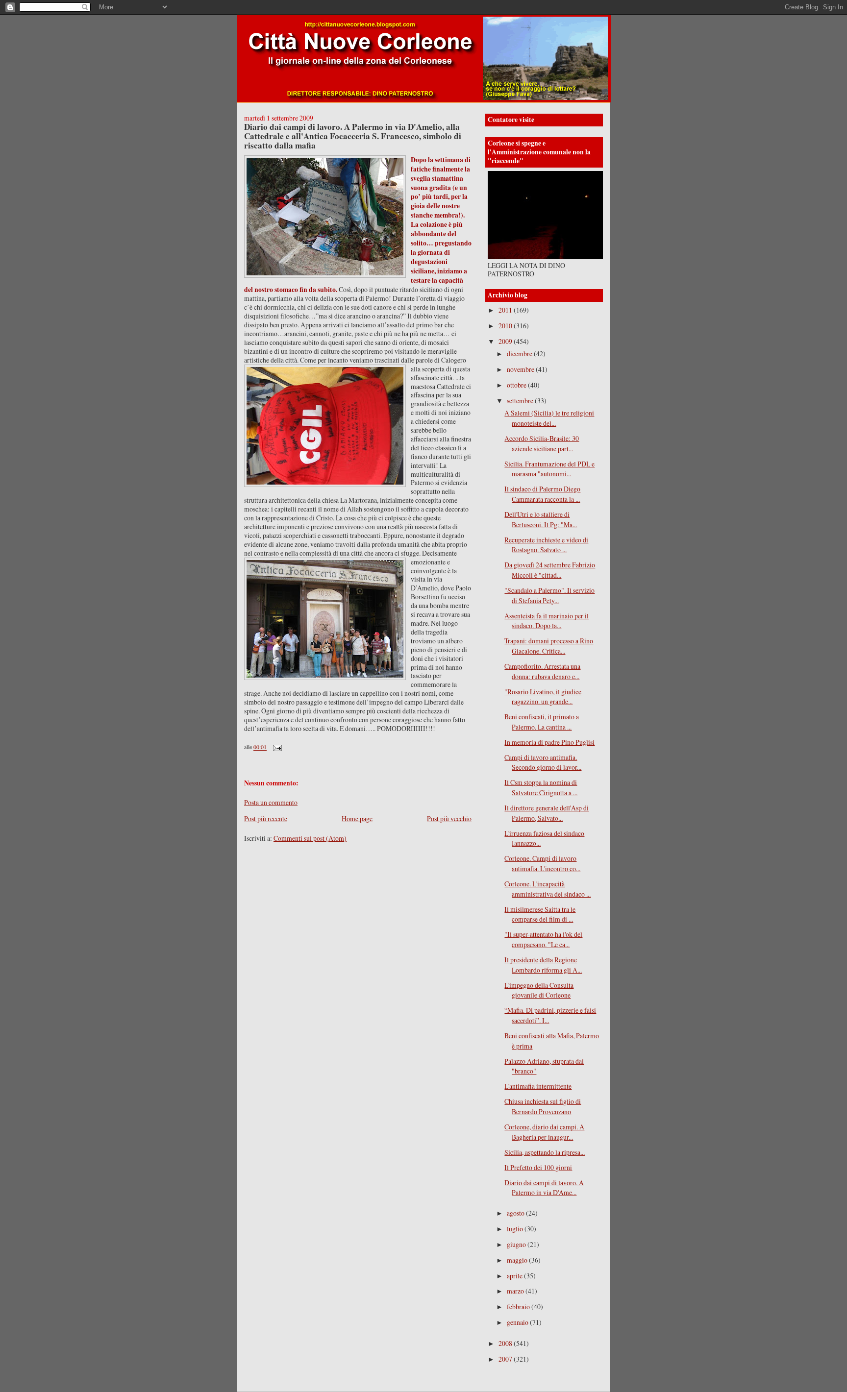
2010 (506, 325)
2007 (506, 1359)
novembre (521, 369)
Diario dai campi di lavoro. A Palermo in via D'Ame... (544, 1187)
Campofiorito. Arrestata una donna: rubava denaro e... (542, 671)
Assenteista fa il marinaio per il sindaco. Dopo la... (546, 621)
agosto (516, 1213)
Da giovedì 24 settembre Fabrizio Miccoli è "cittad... (549, 570)
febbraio (519, 1306)
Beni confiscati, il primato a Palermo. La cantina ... (541, 722)
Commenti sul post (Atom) (310, 838)
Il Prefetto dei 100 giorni (538, 1167)
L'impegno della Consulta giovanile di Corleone (538, 990)
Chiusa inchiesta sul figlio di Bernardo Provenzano (542, 1106)
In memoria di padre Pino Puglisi (549, 742)
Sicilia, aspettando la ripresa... (544, 1152)
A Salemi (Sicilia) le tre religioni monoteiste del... (549, 418)
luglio (515, 1228)
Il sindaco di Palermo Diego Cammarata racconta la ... (542, 494)
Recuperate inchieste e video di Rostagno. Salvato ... (546, 545)
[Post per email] (276, 747)
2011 (506, 310)
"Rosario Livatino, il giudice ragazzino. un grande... (542, 697)
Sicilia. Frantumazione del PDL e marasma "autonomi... (549, 469)
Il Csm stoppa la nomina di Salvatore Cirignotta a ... (540, 787)
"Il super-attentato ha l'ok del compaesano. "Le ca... (543, 939)
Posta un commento (271, 802)
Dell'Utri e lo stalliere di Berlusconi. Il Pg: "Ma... (540, 519)
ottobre (517, 385)
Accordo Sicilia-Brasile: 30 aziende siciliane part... (541, 443)
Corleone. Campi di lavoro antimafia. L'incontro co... (542, 863)
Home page (357, 818)
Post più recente (265, 818)
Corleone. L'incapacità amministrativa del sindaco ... (547, 889)
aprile (515, 1275)
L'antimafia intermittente (538, 1086)
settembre (521, 400)
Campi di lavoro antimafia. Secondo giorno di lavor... (542, 762)
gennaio (518, 1322)
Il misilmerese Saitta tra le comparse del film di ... (539, 914)
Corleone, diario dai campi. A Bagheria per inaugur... (544, 1132)
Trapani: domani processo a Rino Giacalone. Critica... (548, 646)
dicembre (520, 353)
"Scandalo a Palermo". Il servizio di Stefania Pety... (549, 595)
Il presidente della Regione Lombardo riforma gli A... (543, 965)
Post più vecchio (449, 818)
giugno (517, 1244)
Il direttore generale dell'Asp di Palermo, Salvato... (546, 813)
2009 (506, 341)
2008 (506, 1343)
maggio (518, 1260)
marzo (516, 1290)
